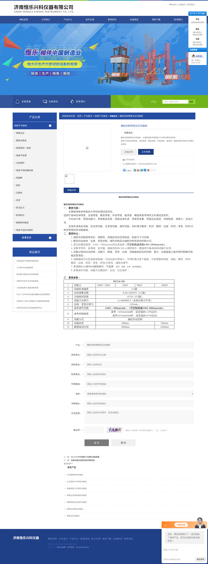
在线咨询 (128, 152)
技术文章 (90, 19)
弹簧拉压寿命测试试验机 (77, 495)
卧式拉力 (20, 207)
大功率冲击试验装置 (25, 268)
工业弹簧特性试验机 (75, 475)
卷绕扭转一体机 (23, 148)
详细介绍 (71, 190)
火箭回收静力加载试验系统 (28, 288)
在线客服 (26, 101)
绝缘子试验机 (20, 125)
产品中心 (68, 19)
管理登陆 (70, 547)
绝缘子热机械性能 (24, 170)
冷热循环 (20, 163)
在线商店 (134, 19)
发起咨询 (200, 559)
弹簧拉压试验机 (73, 516)
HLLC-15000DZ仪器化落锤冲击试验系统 (33, 294)
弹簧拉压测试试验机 (75, 509)
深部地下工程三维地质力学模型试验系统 (33, 301)
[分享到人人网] (144, 170)
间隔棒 (19, 178)
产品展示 (88, 116)
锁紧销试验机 (22, 222)
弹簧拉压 (20, 133)
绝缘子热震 (21, 155)
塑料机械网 (61, 547)
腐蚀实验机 (21, 140)
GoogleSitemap (82, 547)
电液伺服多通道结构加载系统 (83, 460)
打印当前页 (130, 160)
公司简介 (46, 19)
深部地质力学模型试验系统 (28, 261)
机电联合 (20, 215)
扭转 (18, 185)
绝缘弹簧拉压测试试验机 (77, 502)
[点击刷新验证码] (114, 430)
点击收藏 (146, 152)
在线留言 (182, 5)
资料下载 (156, 19)
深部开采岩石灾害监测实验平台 (29, 308)
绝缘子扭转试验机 (24, 230)
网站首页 (173, 5)
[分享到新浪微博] (138, 170)
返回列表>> (68, 464)
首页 (79, 116)
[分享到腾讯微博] (141, 170)
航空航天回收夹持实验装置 (28, 274)
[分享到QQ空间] (134, 170)
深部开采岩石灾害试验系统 (28, 281)
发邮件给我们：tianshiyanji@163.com (141, 164)
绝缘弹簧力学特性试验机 (77, 488)
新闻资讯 (112, 19)
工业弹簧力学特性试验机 (77, 482)
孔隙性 (19, 192)
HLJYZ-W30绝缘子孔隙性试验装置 (85, 457)
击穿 (18, 200)
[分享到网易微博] (148, 170)
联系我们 (191, 5)
